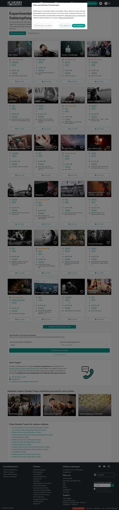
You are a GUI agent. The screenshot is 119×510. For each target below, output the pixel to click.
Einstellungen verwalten (43, 26)
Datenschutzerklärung (66, 18)
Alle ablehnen (65, 26)
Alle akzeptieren (78, 26)
